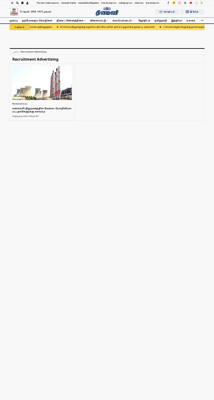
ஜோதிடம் (144, 20)
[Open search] (17, 2)
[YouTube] (191, 3)
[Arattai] (174, 3)
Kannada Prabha (68, 3)
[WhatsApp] (196, 3)
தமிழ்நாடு (160, 20)
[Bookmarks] (22, 2)
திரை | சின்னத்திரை (70, 20)
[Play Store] (202, 3)
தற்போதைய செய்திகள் (37, 20)
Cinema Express (108, 3)
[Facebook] (168, 3)
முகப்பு (14, 20)
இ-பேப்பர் (194, 11)
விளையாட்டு (98, 20)
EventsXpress (152, 3)
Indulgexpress (126, 3)
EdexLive (139, 3)
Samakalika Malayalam (88, 3)
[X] (185, 3)
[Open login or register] (27, 2)
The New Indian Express (47, 3)
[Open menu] (12, 3)
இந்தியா (176, 20)
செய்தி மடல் (169, 11)
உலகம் (190, 20)
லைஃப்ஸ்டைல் (122, 20)
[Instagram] (179, 3)
